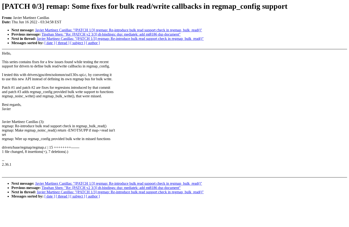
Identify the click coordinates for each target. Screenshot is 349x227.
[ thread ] (62, 43)
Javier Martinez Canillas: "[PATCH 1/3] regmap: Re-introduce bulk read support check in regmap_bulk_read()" (118, 30)
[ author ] (93, 43)
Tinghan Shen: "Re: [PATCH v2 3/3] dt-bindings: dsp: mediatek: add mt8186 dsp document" (111, 34)
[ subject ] (77, 43)
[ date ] (49, 43)
